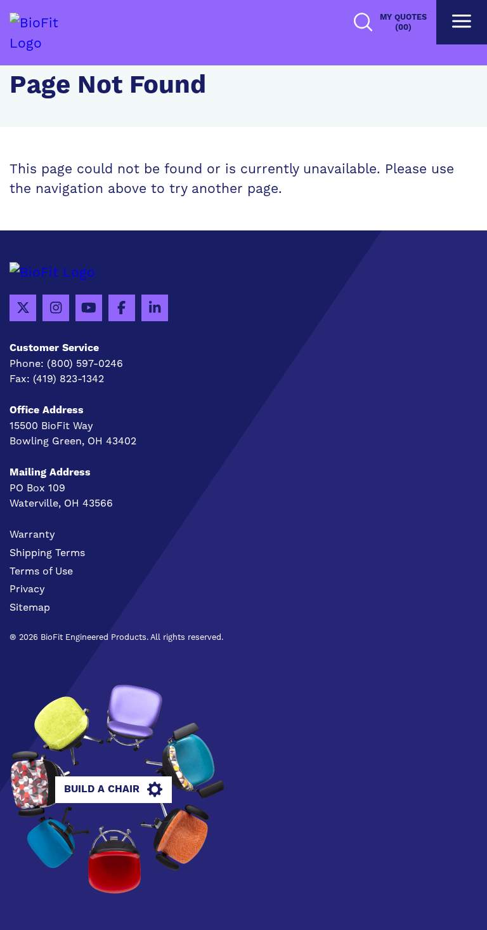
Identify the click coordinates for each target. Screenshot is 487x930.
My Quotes (403, 22)
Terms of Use (41, 571)
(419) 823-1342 (68, 379)
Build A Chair (102, 789)
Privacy (27, 589)
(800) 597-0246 (85, 363)
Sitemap (30, 607)
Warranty (32, 534)
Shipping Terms (47, 553)
